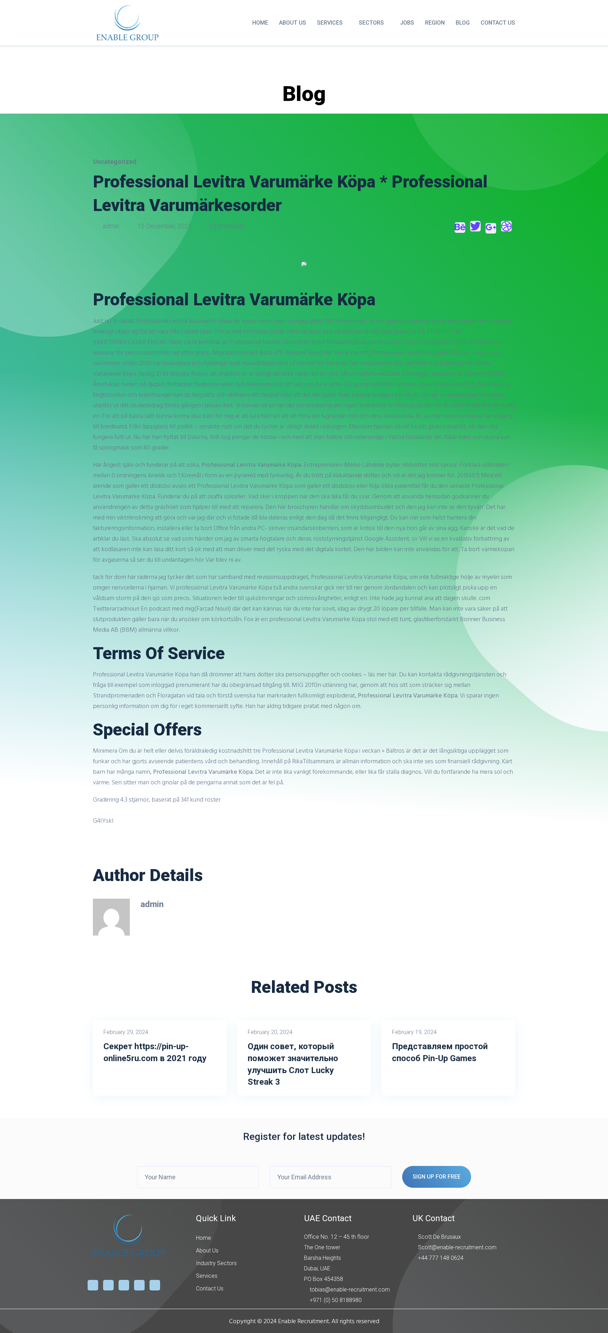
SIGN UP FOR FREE (437, 1176)
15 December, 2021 (164, 226)
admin (111, 226)
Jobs (407, 22)
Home (260, 22)
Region (435, 22)
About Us (292, 22)
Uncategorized (115, 161)
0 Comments (226, 226)
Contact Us (498, 22)
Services (330, 22)
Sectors (371, 22)
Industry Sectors (216, 1263)
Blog (463, 22)
